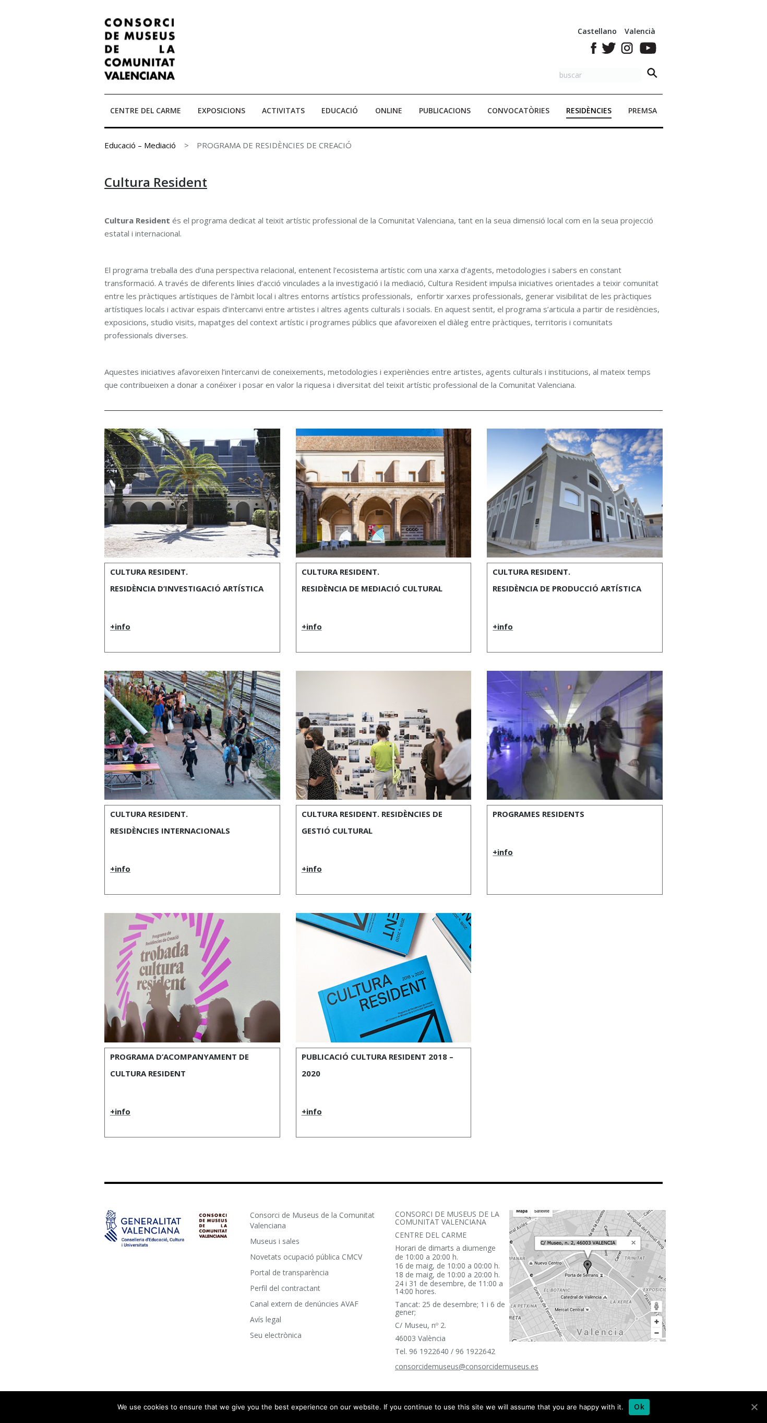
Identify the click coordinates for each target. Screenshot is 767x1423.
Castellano (597, 31)
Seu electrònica (276, 1335)
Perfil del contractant (285, 1288)
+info (120, 626)
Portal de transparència (289, 1272)
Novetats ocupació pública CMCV (306, 1257)
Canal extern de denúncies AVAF (304, 1304)
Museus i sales (274, 1241)
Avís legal (265, 1319)
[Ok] (754, 1407)
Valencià (640, 31)
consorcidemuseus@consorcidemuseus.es (466, 1366)
